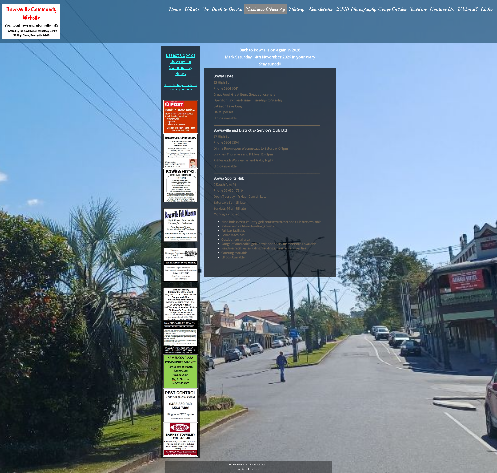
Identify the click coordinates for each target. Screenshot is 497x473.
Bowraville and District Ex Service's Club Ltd (250, 130)
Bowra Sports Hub (229, 178)
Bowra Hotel (224, 76)
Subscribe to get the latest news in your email (180, 87)
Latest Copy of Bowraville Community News (180, 64)
